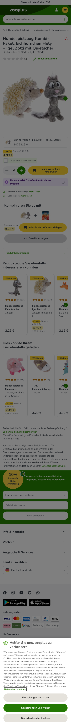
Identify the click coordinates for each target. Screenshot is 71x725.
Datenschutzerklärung (15, 689)
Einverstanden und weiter (35, 707)
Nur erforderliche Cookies (35, 718)
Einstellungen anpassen (35, 697)
